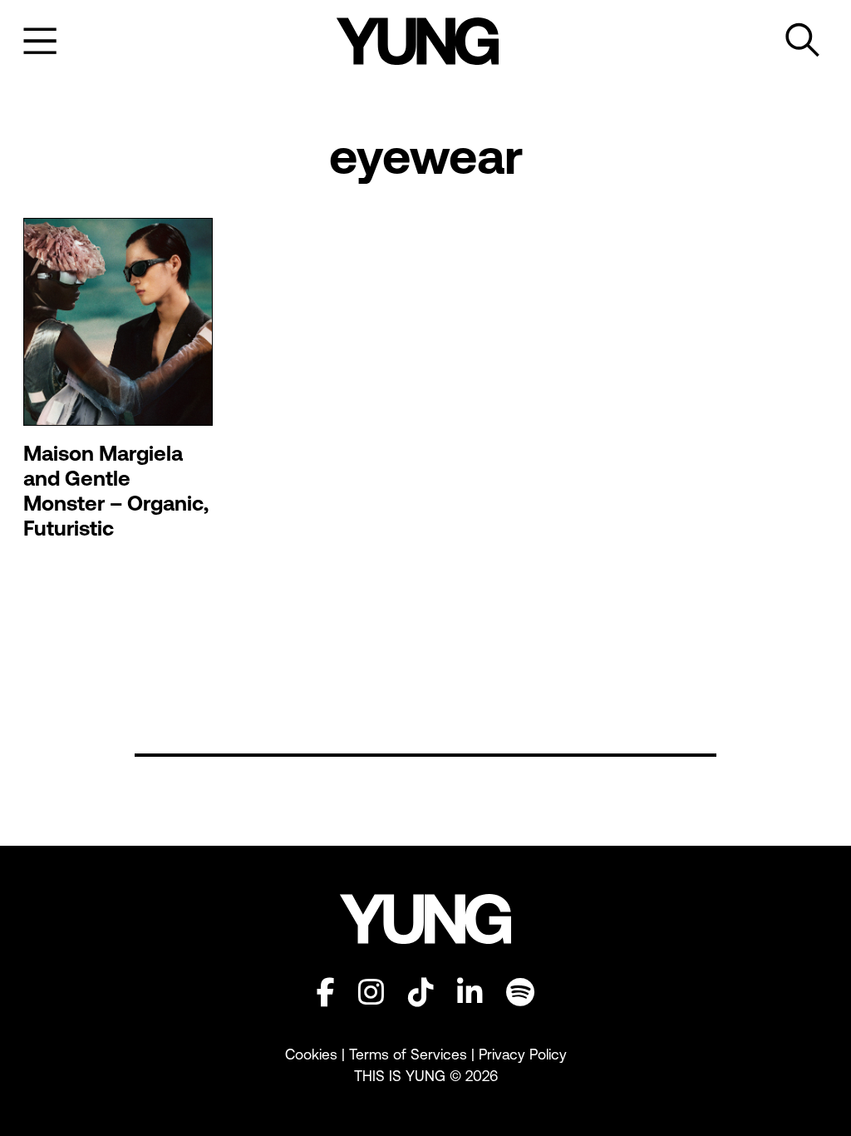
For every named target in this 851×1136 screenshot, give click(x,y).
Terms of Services (408, 1054)
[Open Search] (803, 41)
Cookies (313, 1054)
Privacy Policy (523, 1054)
